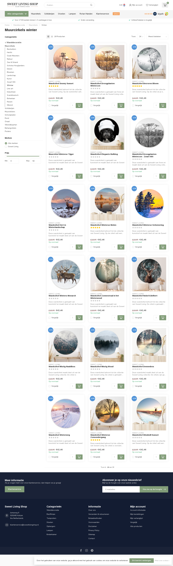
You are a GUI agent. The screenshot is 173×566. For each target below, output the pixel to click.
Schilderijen (49, 13)
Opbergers (51, 526)
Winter (44, 25)
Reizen (9, 102)
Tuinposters (51, 518)
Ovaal (7, 121)
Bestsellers (11, 49)
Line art (10, 89)
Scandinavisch (12, 95)
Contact (91, 538)
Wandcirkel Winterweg (59, 435)
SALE (116, 13)
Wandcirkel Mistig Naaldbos (62, 366)
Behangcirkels (10, 128)
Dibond (10, 105)
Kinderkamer (52, 534)
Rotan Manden (86, 13)
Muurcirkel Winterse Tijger (61, 154)
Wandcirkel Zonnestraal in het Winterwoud (104, 297)
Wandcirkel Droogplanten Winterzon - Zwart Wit (144, 155)
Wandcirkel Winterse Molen (103, 225)
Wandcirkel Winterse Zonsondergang (100, 436)
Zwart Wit (11, 82)
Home (7, 25)
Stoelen (61, 13)
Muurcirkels (36, 13)
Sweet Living (13, 146)
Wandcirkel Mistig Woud (101, 366)
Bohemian (11, 98)
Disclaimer (92, 526)
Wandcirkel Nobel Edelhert (144, 296)
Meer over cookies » (162, 560)
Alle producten (136, 526)
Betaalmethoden (95, 518)
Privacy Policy (93, 530)
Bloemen (10, 72)
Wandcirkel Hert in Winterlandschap (57, 226)
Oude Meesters (13, 56)
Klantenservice (102, 13)
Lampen (72, 13)
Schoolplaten (10, 115)
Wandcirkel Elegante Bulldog (104, 154)
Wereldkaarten (11, 125)
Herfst (9, 52)
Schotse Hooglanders (15, 66)
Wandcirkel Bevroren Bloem (145, 83)
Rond (7, 118)
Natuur (10, 59)
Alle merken (13, 143)
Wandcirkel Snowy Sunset (61, 83)
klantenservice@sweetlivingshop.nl (24, 525)
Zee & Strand (12, 62)
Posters (8, 131)
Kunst (9, 79)
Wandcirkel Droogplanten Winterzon (102, 84)
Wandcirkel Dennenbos (143, 366)
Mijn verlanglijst (136, 518)
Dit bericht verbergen (141, 560)
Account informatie (138, 510)
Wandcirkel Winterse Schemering (148, 225)
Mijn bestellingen (137, 514)
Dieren (9, 69)
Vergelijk (54, 105)
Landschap (11, 75)
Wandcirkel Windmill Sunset (145, 435)
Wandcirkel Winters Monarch (62, 296)
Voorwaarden (93, 522)
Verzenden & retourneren (98, 514)
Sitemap (91, 534)
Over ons (92, 510)
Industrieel (11, 92)
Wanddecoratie (19, 25)
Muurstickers (10, 112)
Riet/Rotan (51, 514)
